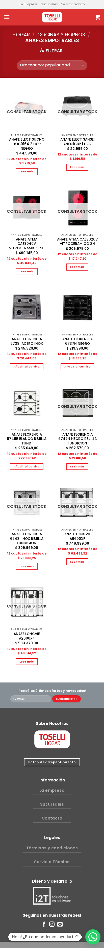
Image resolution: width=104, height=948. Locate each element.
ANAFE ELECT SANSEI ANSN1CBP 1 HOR (77, 141)
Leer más (26, 171)
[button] (92, 936)
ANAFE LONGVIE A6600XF (77, 536)
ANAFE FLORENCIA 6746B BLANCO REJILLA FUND (26, 439)
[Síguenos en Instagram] (52, 925)
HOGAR (21, 34)
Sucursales (49, 4)
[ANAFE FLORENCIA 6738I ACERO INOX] (26, 307)
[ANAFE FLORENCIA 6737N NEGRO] (77, 307)
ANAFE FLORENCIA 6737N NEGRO (77, 341)
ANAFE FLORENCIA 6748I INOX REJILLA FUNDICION (26, 538)
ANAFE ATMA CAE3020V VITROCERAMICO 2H (77, 241)
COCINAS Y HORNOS (61, 34)
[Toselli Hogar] (52, 17)
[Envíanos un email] (60, 925)
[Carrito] (97, 17)
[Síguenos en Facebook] (44, 925)
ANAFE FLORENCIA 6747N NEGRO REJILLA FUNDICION (77, 439)
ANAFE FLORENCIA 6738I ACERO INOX (26, 341)
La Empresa (28, 4)
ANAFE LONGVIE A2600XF (27, 636)
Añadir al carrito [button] (27, 366)
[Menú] (7, 17)
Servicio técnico (73, 4)
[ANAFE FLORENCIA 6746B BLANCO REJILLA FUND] (26, 403)
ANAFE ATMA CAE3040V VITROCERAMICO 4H (26, 244)
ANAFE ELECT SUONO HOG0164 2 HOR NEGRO (26, 144)
